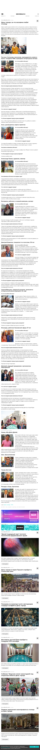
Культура (11, 20)
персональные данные (5, 747)
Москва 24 (20, 14)
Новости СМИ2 (3, 524)
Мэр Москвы (12, 671)
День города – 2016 (8, 505)
